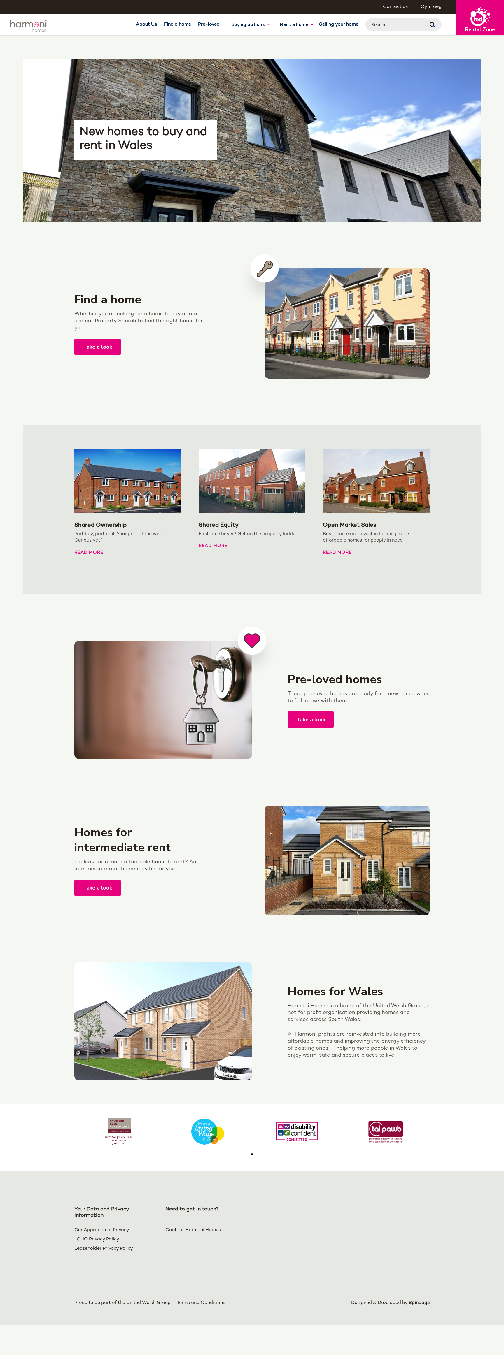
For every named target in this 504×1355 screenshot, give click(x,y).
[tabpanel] (118, 1131)
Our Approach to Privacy (101, 1230)
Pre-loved (209, 24)
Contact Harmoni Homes (193, 1230)
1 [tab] (252, 1154)
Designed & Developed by (390, 1302)
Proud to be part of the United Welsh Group (122, 1302)
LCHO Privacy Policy (96, 1239)
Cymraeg (431, 6)
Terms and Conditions (201, 1302)
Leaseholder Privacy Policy (103, 1248)
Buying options (248, 24)
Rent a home (294, 24)
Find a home (177, 24)
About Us (146, 24)
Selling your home (338, 24)
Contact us (395, 6)
